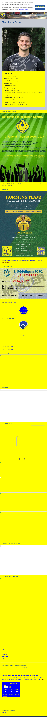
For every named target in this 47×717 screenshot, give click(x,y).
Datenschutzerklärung (23, 9)
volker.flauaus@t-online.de (10, 302)
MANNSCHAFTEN (22, 26)
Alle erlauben (40, 9)
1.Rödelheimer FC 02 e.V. (12, 26)
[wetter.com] (5, 696)
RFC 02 (4, 712)
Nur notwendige (40, 6)
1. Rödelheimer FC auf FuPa (7, 346)
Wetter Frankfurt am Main (11, 683)
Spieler (28, 26)
